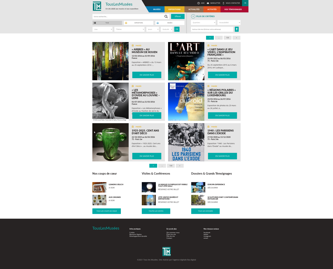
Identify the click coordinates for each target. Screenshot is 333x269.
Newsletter (215, 3)
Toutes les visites (156, 211)
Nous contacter (233, 3)
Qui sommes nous (173, 232)
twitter (206, 234)
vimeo (206, 238)
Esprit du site (171, 234)
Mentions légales (135, 234)
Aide (202, 3)
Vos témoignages (233, 9)
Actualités (194, 9)
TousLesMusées (118, 4)
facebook (207, 232)
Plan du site (170, 236)
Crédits (132, 232)
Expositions (174, 9)
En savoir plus (147, 75)
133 (227, 38)
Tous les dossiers (205, 211)
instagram (207, 236)
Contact (169, 238)
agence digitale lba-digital (184, 259)
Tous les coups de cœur (107, 211)
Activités (212, 9)
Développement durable (138, 236)
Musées (157, 9)
